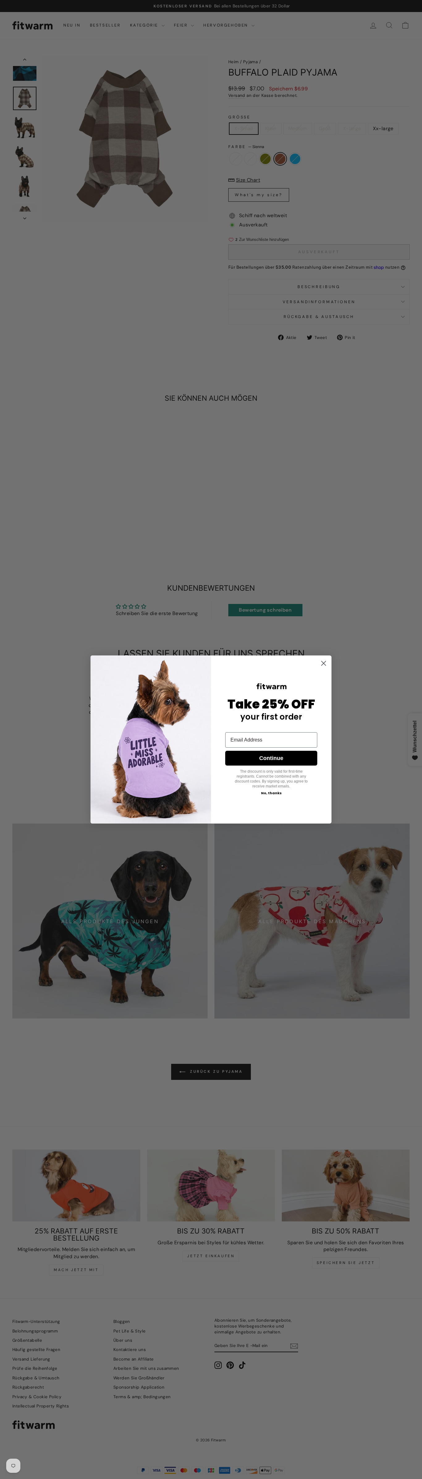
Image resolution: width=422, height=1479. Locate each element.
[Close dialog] (323, 663)
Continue (271, 758)
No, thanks (271, 793)
